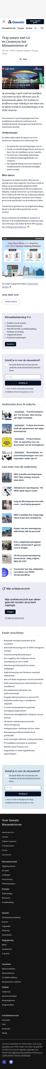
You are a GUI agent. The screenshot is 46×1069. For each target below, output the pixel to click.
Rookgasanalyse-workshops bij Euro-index (22, 728)
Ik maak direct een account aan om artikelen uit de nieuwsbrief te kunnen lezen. (24, 368)
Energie (5, 889)
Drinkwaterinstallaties (11, 917)
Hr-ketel (5, 870)
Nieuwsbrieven (12, 824)
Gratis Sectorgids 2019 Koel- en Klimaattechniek (23, 739)
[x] (4, 1062)
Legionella (6, 926)
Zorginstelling (7, 1005)
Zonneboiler (7, 935)
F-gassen (5, 953)
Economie (6, 1029)
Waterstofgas (7, 893)
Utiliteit (5, 987)
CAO (4, 1024)
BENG (4, 945)
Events (4, 850)
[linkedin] (11, 1062)
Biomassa (6, 898)
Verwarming (7, 879)
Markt (4, 1033)
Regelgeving (7, 940)
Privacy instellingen (22, 1055)
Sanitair (5, 913)
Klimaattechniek (9, 861)
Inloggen (10, 612)
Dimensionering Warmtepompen (17, 655)
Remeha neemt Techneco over (16, 747)
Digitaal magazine (9, 841)
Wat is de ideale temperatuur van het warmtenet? (24, 679)
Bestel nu (10, 344)
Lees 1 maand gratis (35, 21)
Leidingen (6, 875)
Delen (25, 59)
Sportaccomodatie (9, 996)
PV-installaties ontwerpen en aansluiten (20, 743)
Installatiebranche (10, 1015)
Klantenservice (8, 832)
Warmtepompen (11, 302)
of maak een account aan (14, 618)
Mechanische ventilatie (11, 982)
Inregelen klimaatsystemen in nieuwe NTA (21, 697)
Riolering (6, 930)
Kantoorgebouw (8, 1000)
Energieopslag (8, 902)
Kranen (5, 922)
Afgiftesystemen (8, 866)
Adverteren (6, 855)
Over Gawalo (10, 820)
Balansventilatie (8, 969)
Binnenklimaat (8, 973)
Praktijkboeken (8, 846)
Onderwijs (6, 992)
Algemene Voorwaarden (21, 1052)
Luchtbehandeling (9, 977)
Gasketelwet (7, 949)
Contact (5, 837)
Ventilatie (6, 964)
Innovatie (6, 1020)
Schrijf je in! (23, 383)
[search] (42, 28)
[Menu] (4, 21)
